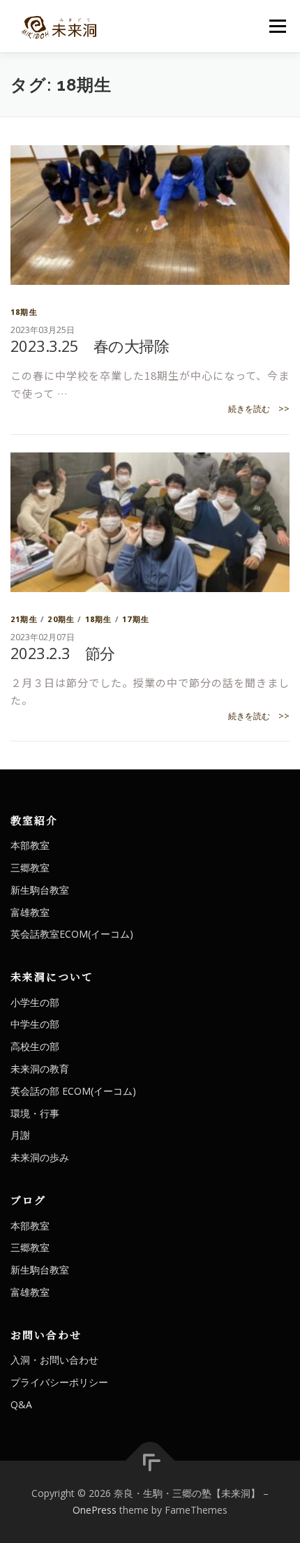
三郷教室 (30, 867)
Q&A (21, 1404)
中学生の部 (34, 1024)
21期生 (24, 619)
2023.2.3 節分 (62, 652)
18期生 (24, 312)
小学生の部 (34, 1002)
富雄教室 (30, 912)
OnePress (95, 1509)
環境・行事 (34, 1113)
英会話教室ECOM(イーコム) (71, 933)
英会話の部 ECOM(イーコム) (73, 1091)
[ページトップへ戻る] (150, 1461)
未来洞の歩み (39, 1157)
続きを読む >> (259, 409)
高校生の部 (34, 1046)
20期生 (61, 619)
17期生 (135, 619)
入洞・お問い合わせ (54, 1359)
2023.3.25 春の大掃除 (89, 345)
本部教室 (30, 845)
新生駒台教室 (39, 889)
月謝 (20, 1135)
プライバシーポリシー (59, 1382)
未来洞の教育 (39, 1068)
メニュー (277, 26)
